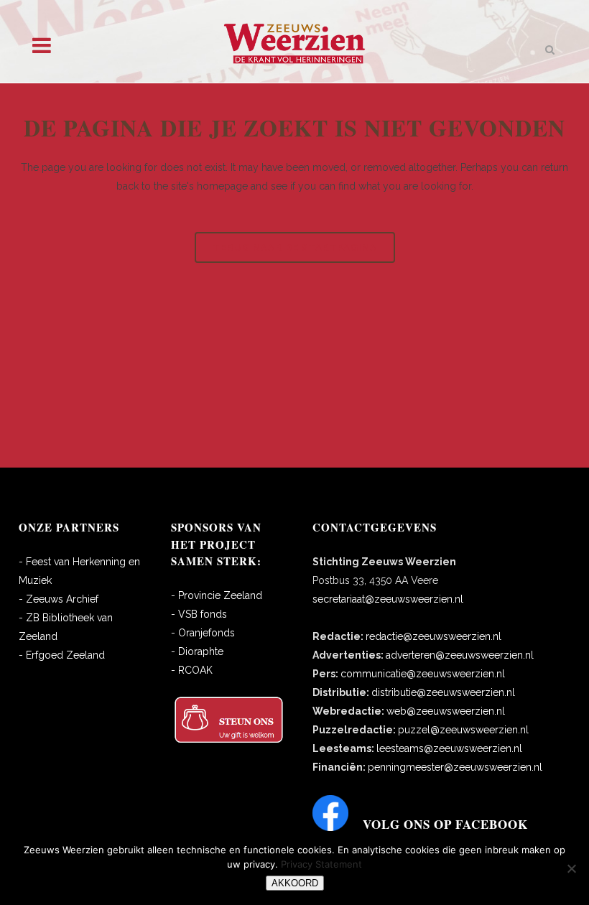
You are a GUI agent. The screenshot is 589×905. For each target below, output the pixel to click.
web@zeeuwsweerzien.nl (445, 711)
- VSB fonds (199, 614)
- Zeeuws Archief (58, 599)
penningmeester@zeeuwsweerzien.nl (455, 767)
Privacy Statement (321, 864)
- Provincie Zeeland (216, 595)
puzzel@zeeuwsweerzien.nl (463, 729)
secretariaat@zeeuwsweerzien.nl (387, 599)
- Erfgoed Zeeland (62, 655)
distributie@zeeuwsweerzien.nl (443, 692)
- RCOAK (192, 670)
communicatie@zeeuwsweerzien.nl (422, 673)
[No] (571, 868)
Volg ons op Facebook (445, 824)
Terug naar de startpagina (295, 247)
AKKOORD (295, 883)
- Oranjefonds (203, 633)
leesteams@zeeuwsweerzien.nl (449, 748)
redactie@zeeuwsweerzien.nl (433, 636)
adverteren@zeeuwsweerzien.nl (460, 655)
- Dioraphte (197, 651)
